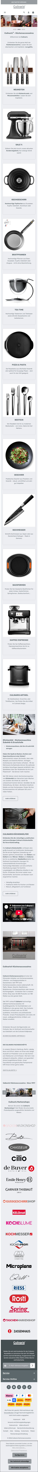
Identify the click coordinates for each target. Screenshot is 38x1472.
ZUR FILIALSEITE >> (10, 1070)
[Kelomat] (19, 1212)
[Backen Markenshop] (19, 1125)
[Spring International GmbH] (19, 1309)
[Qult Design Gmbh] (19, 1277)
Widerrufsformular (10, 1428)
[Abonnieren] (32, 1365)
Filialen (32, 1431)
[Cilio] (19, 1158)
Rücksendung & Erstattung (19, 1434)
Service (6, 1373)
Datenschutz (13, 1425)
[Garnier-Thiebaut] (19, 1190)
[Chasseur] (19, 1147)
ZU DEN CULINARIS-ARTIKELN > (14, 1036)
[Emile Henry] (19, 1179)
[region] (19, 23)
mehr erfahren (10, 798)
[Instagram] (19, 1387)
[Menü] (5, 12)
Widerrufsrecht (24, 1425)
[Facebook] (9, 1387)
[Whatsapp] (24, 1387)
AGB (23, 1419)
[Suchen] (24, 12)
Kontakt (5, 1431)
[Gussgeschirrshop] (19, 1201)
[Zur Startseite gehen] (19, 6)
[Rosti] (19, 1298)
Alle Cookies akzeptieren (19, 1468)
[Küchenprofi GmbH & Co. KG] (19, 1244)
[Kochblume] (19, 1223)
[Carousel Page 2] (14, 29)
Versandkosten (9, 1413)
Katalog (17, 1431)
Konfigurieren (19, 1455)
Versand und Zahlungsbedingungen (19, 1422)
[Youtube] (14, 1387)
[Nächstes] (33, 24)
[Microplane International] (19, 1266)
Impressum (16, 1419)
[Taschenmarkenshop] (19, 1320)
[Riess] (19, 1287)
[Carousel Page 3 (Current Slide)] (19, 29)
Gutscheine (25, 1431)
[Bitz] (19, 1136)
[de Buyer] (19, 1169)
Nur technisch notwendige (19, 1461)
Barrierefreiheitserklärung (25, 1428)
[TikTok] (29, 1387)
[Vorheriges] (4, 24)
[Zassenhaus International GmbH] (19, 1331)
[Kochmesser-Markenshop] (19, 1233)
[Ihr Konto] (29, 12)
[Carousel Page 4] (23, 29)
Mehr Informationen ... (19, 1447)
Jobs (11, 1431)
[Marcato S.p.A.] (19, 1255)
